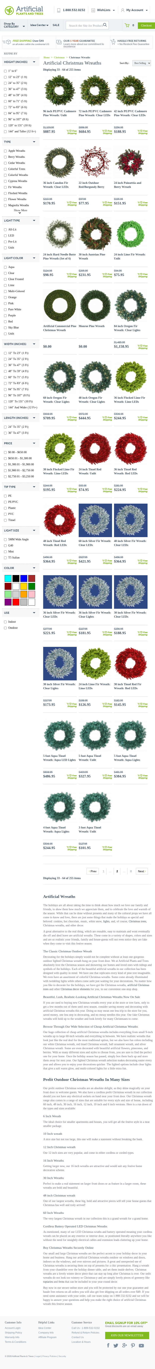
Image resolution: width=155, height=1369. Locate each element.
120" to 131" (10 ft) (19, 125)
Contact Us (78, 1337)
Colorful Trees (16, 168)
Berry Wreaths (16, 156)
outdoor (13, 627)
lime (11, 285)
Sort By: (124, 63)
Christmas (59, 57)
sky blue (13, 327)
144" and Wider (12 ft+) (22, 407)
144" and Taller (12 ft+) (22, 131)
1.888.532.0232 (74, 10)
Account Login (13, 1328)
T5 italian (14, 557)
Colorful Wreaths (18, 175)
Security (62, 1356)
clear (11, 273)
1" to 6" (12, 70)
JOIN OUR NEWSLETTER (127, 1335)
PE (10, 495)
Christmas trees (137, 921)
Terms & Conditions (15, 1342)
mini (11, 551)
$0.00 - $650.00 (17, 452)
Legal (38, 1356)
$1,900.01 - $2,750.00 (21, 470)
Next (141, 871)
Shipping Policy (13, 1332)
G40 (10, 545)
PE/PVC (13, 501)
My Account (135, 10)
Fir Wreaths (15, 187)
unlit (11, 247)
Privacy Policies (49, 1356)
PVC (11, 514)
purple (12, 315)
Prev (93, 871)
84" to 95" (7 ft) (17, 113)
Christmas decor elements (75, 989)
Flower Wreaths (17, 199)
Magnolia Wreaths (18, 205)
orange (12, 297)
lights (106, 921)
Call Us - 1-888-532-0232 (86, 1328)
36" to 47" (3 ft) (17, 89)
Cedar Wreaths (16, 162)
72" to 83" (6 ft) (17, 107)
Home (47, 57)
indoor (12, 621)
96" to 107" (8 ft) (18, 119)
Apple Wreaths (16, 150)
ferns (61, 1281)
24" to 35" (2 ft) (17, 83)
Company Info (46, 1332)
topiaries (48, 1281)
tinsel (11, 520)
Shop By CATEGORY (11, 25)
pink (11, 303)
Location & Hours (81, 1342)
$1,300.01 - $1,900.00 (21, 464)
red (10, 321)
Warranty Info (12, 1337)
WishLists (104, 10)
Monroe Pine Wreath (92, 326)
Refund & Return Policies (85, 1332)
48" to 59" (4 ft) (17, 95)
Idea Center (38, 25)
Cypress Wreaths (17, 181)
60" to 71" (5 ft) (17, 101)
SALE (56, 25)
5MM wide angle (18, 539)
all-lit (12, 229)
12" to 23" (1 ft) (17, 76)
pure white (14, 309)
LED (11, 235)
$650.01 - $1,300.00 (20, 458)
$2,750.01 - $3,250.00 (21, 476)
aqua (11, 267)
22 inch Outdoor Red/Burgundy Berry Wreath (91, 186)
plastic (12, 507)
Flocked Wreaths (17, 193)
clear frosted (16, 279)
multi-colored (16, 291)
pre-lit (12, 241)
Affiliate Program (47, 1337)
